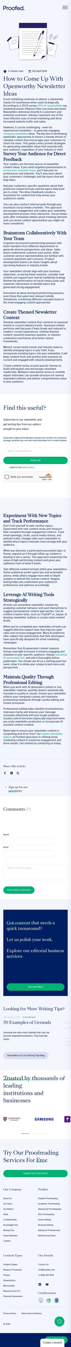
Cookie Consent (52, 1343)
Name (6, 835)
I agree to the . (22, 468)
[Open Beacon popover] (59, 1321)
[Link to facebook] (5, 773)
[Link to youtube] (47, 1284)
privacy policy (28, 468)
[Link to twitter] (18, 772)
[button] (25, 1133)
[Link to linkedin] (11, 773)
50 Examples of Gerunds (27, 1023)
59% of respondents (49, 106)
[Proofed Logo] (13, 8)
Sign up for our (18, 789)
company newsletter (15, 134)
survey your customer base (19, 170)
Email (5, 847)
